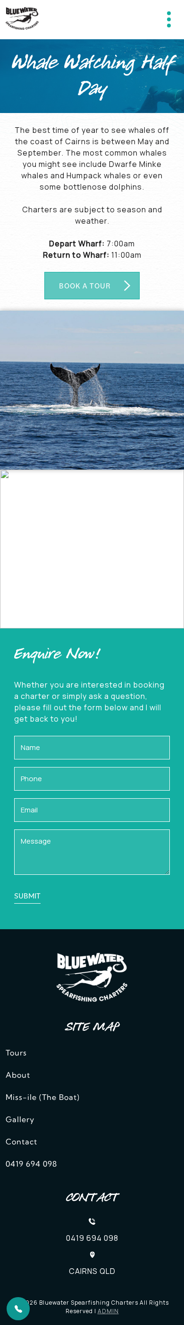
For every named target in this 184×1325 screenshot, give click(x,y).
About (18, 1076)
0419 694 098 (31, 1164)
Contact (21, 1142)
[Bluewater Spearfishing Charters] (22, 19)
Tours (16, 1053)
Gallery (20, 1120)
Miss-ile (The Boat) (43, 1098)
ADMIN (108, 1311)
